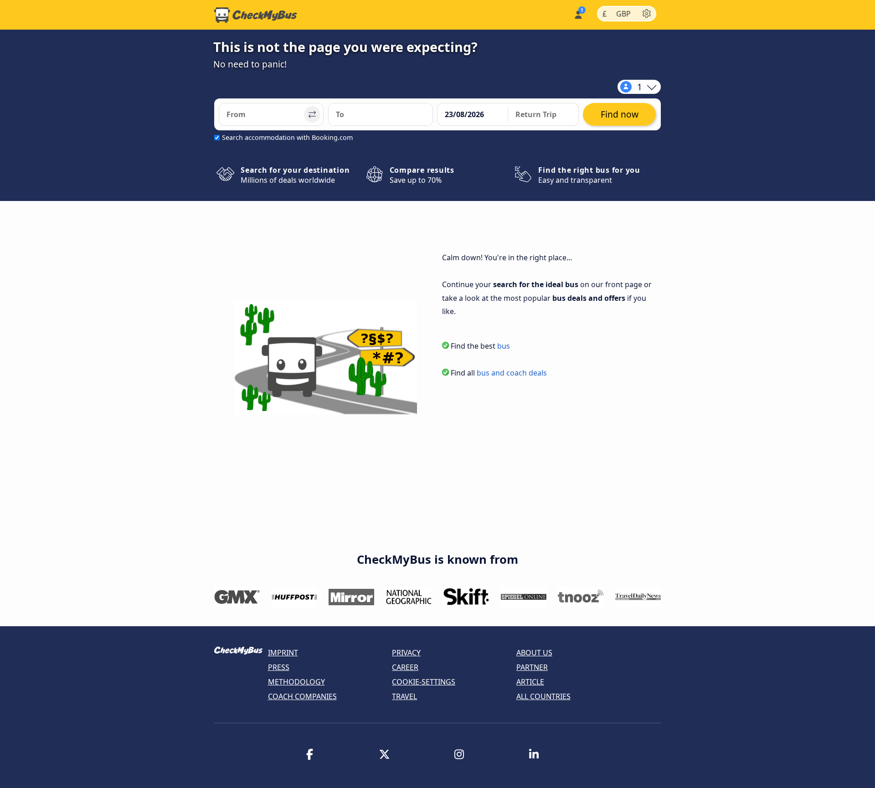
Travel (404, 696)
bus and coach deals (512, 373)
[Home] (255, 15)
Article (530, 682)
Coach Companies (302, 696)
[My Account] (578, 14)
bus (503, 346)
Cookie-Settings (423, 682)
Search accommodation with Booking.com (287, 137)
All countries (543, 696)
